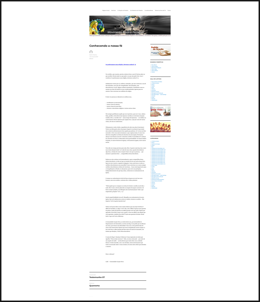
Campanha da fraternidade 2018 (158, 162)
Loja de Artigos (154, 66)
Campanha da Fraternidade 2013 (158, 156)
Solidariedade (154, 100)
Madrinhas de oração (155, 173)
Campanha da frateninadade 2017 (158, 149)
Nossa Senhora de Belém (156, 81)
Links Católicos (154, 70)
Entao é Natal (154, 165)
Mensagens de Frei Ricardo (157, 93)
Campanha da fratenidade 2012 (158, 148)
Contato (153, 72)
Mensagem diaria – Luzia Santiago (158, 94)
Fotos (169, 10)
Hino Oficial (154, 65)
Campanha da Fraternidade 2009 (158, 152)
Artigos (153, 145)
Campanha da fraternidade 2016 (158, 161)
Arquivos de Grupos (155, 144)
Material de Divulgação (156, 67)
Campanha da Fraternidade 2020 (158, 164)
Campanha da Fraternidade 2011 (158, 155)
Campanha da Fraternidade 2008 (158, 151)
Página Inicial (105, 10)
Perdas (152, 97)
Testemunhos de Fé (160, 10)
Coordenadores (149, 10)
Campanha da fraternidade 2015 (158, 159)
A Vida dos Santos (155, 83)
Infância (153, 88)
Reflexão (91, 58)
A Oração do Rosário (123, 10)
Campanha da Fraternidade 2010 (158, 154)
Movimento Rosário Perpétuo (157, 179)
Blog (152, 146)
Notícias (113, 10)
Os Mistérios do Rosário (136, 10)
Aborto (152, 84)
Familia (153, 86)
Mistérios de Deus (155, 91)
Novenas (153, 96)
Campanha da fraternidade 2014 (158, 158)
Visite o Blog (154, 69)
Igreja (152, 87)
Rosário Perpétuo (93, 54)
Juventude (153, 90)
